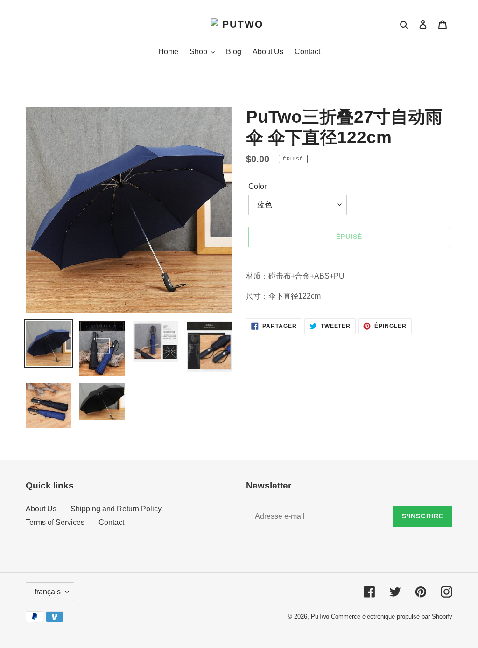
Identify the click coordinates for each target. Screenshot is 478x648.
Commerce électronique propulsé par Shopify (391, 616)
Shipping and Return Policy (116, 509)
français (48, 592)
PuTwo (320, 616)
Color (257, 186)
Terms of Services (55, 522)
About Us (41, 509)
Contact (111, 522)
